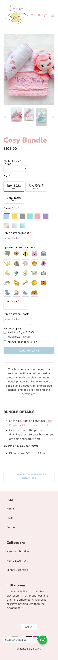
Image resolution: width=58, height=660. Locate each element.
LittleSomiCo (34, 649)
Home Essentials (17, 560)
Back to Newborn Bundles (31, 476)
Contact (11, 527)
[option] (16, 115)
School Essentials (17, 569)
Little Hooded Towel (35, 425)
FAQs (9, 518)
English (28, 626)
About (10, 509)
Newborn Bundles (17, 551)
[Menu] (52, 15)
